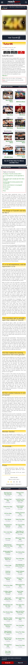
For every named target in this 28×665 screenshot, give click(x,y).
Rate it (12, 49)
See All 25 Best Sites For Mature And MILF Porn (14, 162)
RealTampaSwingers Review (20, 142)
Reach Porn (5, 6)
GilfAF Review (10, 128)
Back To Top (22, 86)
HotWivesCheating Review (21, 156)
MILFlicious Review (20, 101)
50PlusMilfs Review (8, 157)
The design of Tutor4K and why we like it (12, 173)
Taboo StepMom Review (9, 101)
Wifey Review (10, 114)
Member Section (6, 187)
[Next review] (23, 22)
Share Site (7, 53)
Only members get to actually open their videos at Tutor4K (13, 179)
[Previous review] (4, 22)
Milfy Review (22, 114)
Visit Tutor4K (13, 37)
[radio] (8, 481)
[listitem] (8, 494)
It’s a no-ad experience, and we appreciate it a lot (13, 176)
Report (21, 53)
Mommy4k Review (21, 128)
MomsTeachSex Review (9, 142)
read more (4, 75)
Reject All (20, 662)
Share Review (14, 53)
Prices (4, 190)
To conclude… (6, 188)
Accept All (7, 662)
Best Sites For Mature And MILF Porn (17, 6)
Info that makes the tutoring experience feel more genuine (13, 182)
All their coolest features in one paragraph (12, 185)
